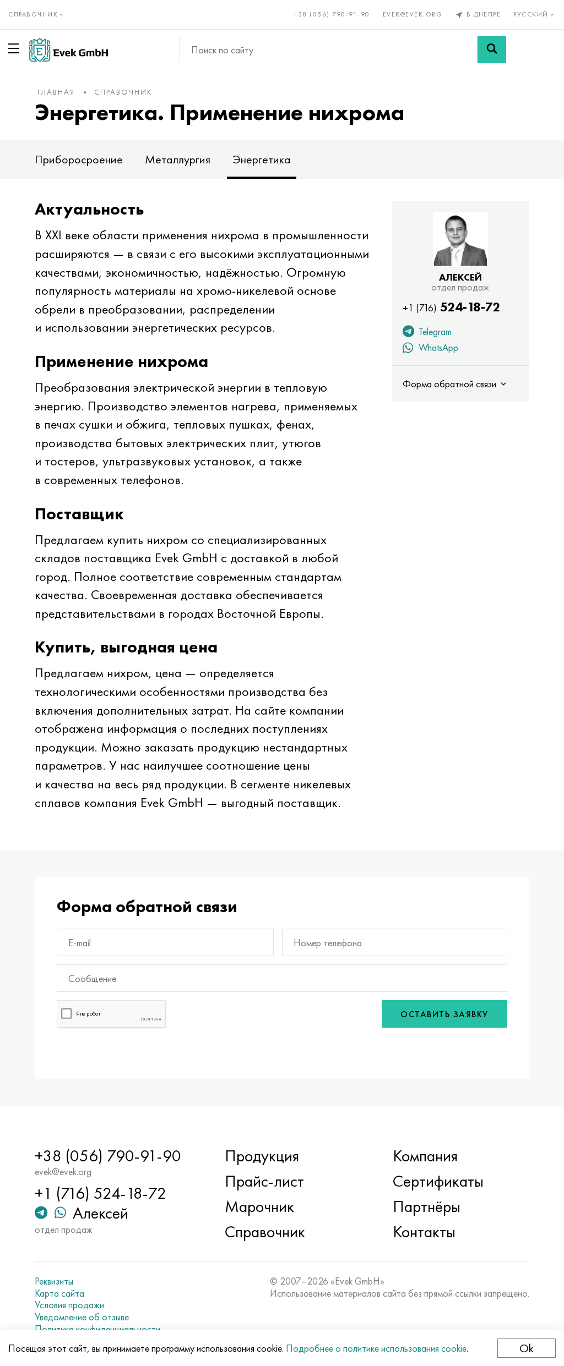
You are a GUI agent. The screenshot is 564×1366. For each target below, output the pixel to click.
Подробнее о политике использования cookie (376, 1348)
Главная (56, 92)
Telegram (434, 331)
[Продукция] (16, 48)
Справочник (123, 92)
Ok (526, 1348)
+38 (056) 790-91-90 (332, 14)
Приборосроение (79, 159)
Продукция (262, 1156)
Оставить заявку (444, 1014)
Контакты (424, 1232)
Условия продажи (69, 1305)
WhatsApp (437, 347)
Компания (425, 1156)
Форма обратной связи (450, 383)
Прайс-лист (264, 1181)
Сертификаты (438, 1181)
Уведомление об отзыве (82, 1317)
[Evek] (68, 50)
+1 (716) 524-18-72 (100, 1193)
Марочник (259, 1206)
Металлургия (177, 159)
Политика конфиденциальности (97, 1329)
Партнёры (426, 1206)
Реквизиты (54, 1281)
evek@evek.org (413, 14)
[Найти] (492, 49)
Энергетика (261, 159)
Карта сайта (59, 1293)
